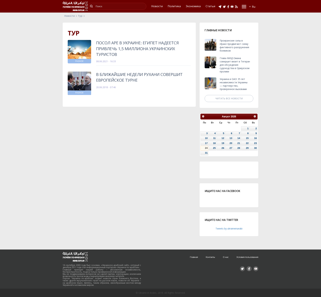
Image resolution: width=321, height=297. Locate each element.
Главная (194, 257)
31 (206, 153)
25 (214, 148)
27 (231, 148)
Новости (69, 15)
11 (214, 138)
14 (238, 138)
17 (206, 143)
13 (231, 138)
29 (247, 148)
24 (206, 148)
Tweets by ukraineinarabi (229, 228)
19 (223, 143)
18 (214, 143)
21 (238, 143)
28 (238, 148)
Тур (80, 15)
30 (255, 148)
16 (255, 138)
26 (223, 148)
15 (247, 138)
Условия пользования (247, 257)
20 (231, 143)
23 (255, 143)
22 (247, 143)
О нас (226, 257)
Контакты (210, 257)
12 (223, 138)
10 (206, 138)
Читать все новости (229, 98)
